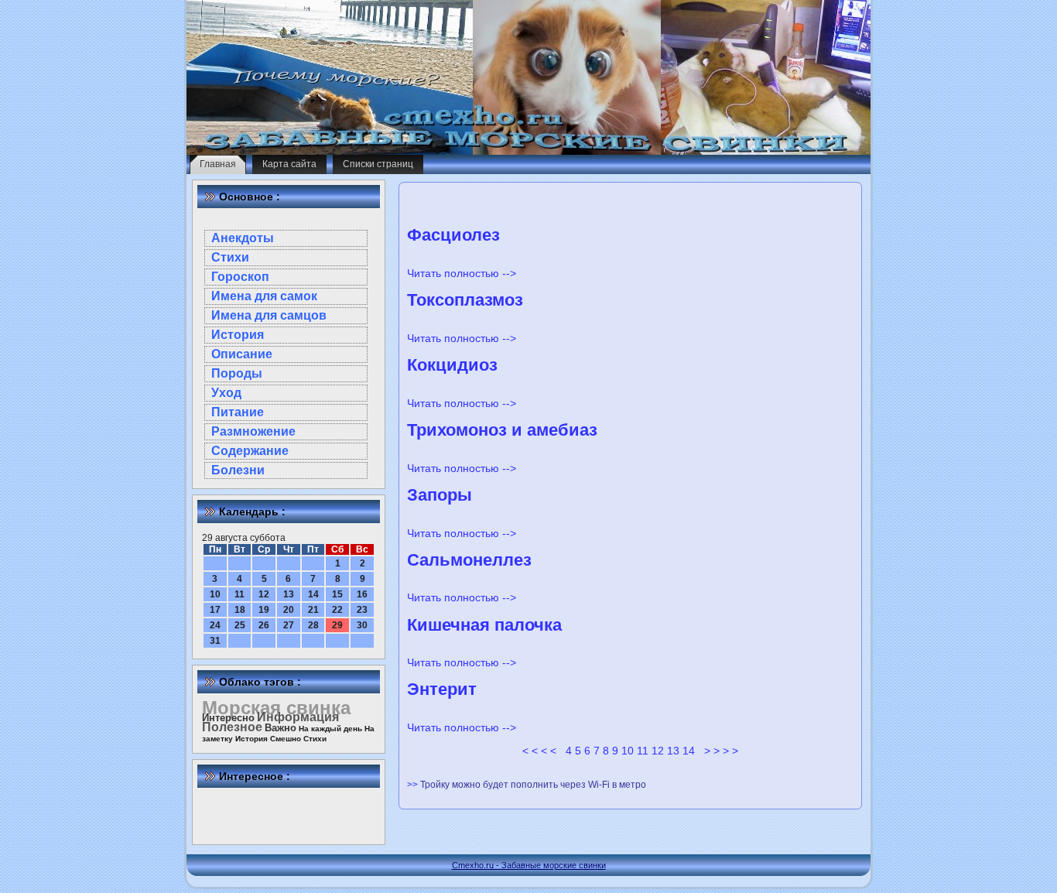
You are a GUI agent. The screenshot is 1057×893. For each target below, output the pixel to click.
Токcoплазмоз (465, 300)
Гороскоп (240, 276)
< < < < (539, 750)
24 (215, 625)
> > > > (721, 750)
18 (239, 609)
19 (263, 609)
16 (362, 594)
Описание (241, 354)
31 (215, 640)
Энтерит (442, 689)
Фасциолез (453, 235)
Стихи (230, 257)
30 (362, 625)
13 (288, 594)
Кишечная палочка (484, 625)
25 (239, 625)
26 (263, 625)
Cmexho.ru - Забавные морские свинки (529, 865)
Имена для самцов (269, 315)
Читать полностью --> (461, 273)
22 (337, 609)
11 (239, 594)
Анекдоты (242, 238)
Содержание (250, 450)
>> (413, 784)
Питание (237, 412)
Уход (226, 392)
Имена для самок (264, 296)
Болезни (238, 470)
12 (263, 594)
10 (215, 594)
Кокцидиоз (452, 365)
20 (288, 609)
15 (337, 594)
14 (313, 594)
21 (313, 609)
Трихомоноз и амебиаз (502, 430)
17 (215, 609)
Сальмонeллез (469, 560)
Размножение (253, 431)
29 (337, 625)
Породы (236, 373)
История (237, 334)
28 (313, 625)
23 (362, 609)
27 (288, 625)
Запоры (439, 495)
